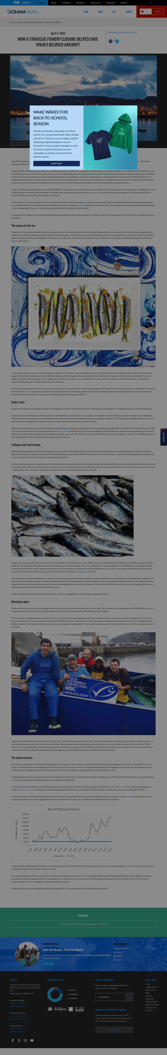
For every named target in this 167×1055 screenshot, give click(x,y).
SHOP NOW (56, 163)
